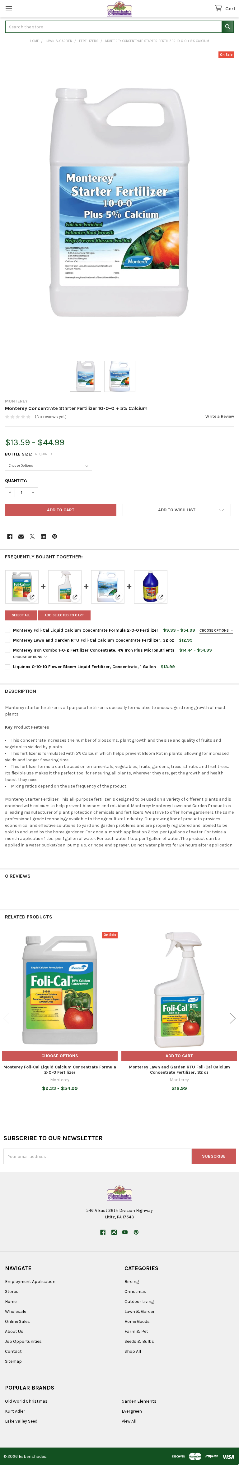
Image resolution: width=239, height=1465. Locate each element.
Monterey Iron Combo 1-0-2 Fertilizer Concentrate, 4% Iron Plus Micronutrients (94, 650)
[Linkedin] (43, 536)
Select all (21, 615)
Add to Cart (179, 1055)
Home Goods (137, 1321)
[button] (177, 510)
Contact (13, 1351)
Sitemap (13, 1361)
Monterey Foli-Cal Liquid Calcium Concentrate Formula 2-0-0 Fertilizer (85, 630)
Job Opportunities (23, 1341)
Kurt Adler (15, 1411)
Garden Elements (139, 1401)
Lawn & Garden (140, 1311)
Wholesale (15, 1311)
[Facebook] (10, 536)
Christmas (135, 1291)
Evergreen (132, 1411)
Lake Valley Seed (21, 1421)
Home (10, 1301)
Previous (6, 1018)
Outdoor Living (139, 1301)
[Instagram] (114, 1232)
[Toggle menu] (8, 8)
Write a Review (219, 416)
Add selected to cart (64, 615)
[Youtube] (125, 1232)
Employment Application (30, 1281)
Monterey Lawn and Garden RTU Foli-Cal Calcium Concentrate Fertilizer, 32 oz (93, 640)
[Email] (21, 536)
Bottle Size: (28, 454)
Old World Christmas (26, 1401)
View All (129, 1421)
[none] (119, 202)
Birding (131, 1281)
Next (233, 1018)
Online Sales (17, 1321)
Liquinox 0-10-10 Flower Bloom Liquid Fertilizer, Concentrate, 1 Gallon (84, 666)
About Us (14, 1331)
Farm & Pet (136, 1331)
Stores (11, 1291)
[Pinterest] (54, 536)
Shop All (132, 1351)
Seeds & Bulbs (139, 1341)
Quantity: (16, 480)
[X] (32, 536)
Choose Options (214, 631)
